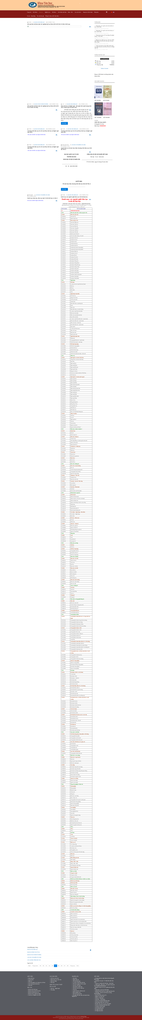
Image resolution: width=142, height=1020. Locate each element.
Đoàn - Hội (70, 12)
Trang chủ (29, 12)
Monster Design (83, 1016)
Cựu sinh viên (78, 12)
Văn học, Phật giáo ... (100, 998)
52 (49, 965)
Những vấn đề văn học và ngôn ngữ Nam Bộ (104, 991)
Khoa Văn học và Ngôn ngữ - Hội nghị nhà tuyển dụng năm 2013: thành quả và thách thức (76, 106)
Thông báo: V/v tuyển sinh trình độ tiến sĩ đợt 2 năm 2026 (104, 26)
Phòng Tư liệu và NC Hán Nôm (52, 16)
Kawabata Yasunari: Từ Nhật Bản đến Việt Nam (103, 981)
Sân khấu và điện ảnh (77, 986)
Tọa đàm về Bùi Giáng (100, 1006)
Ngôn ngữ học (76, 979)
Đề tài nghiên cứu (77, 992)
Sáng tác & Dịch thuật (87, 12)
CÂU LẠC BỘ (53, 986)
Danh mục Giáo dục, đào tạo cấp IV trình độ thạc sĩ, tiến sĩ (42, 198)
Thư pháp (53, 989)
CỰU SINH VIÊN (53, 976)
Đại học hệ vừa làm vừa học (34, 990)
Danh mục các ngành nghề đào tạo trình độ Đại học (74, 197)
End (78, 965)
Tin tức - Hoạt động (31, 16)
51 (46, 965)
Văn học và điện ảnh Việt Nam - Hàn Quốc (104, 983)
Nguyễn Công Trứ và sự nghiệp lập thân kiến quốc (104, 988)
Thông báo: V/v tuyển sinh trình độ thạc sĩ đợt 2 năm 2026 (104, 31)
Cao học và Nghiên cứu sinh (79, 144)
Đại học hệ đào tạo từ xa (33, 952)
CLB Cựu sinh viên (55, 978)
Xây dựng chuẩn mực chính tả (101, 1002)
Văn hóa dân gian (76, 981)
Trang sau (72, 965)
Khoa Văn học (31, 978)
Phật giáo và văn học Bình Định (102, 989)
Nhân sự (30, 981)
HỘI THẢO (96, 976)
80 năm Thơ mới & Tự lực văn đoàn (103, 1003)
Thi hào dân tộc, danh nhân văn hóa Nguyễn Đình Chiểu (104, 979)
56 (61, 965)
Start (29, 965)
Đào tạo (41, 12)
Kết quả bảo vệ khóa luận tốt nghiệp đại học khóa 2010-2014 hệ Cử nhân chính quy (48, 24)
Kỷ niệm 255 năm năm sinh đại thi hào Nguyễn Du (80, 996)
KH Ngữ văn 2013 (99, 1009)
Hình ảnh (30, 985)
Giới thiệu (35, 12)
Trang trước (35, 965)
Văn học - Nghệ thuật (55, 988)
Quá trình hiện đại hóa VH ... (101, 995)
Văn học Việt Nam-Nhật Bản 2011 (102, 1000)
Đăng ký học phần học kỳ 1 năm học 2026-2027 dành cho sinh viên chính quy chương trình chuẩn (104, 41)
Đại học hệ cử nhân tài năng (41, 104)
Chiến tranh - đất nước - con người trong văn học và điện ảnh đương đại (104, 985)
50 (43, 965)
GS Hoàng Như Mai (99, 1007)
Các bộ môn (31, 979)
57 (64, 965)
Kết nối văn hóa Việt (77, 993)
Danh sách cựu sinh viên (56, 979)
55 (58, 965)
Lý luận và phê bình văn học (79, 982)
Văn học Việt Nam (77, 985)
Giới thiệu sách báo (62, 12)
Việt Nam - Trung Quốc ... (100, 999)
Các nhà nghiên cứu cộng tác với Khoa (36, 982)
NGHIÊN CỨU (75, 976)
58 (67, 965)
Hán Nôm (75, 978)
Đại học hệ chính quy (39, 22)
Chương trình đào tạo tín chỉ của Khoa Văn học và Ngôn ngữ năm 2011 (76, 131)
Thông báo (96, 12)
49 (40, 965)
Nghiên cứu (47, 12)
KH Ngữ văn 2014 (99, 1010)
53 (52, 965)
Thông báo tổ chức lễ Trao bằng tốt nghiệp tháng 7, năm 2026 (104, 36)
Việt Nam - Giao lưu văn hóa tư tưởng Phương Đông (103, 993)
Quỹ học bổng (54, 981)
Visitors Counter (104, 68)
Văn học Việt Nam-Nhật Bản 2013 (102, 1005)
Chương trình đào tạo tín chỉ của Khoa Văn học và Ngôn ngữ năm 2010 (43, 147)
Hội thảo (54, 12)
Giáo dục (75, 989)
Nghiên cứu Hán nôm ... (100, 996)
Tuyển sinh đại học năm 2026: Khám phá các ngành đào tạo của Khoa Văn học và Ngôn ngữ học (104, 47)
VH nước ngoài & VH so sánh (79, 983)
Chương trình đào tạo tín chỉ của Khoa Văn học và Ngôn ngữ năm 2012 (43, 131)
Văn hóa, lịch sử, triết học (78, 988)
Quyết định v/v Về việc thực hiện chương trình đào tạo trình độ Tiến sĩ (76, 148)
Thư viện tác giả (40, 16)
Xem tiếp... (64, 123)
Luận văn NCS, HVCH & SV (79, 991)
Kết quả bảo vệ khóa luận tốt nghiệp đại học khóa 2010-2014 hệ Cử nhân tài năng (43, 106)
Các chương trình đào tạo (34, 960)
